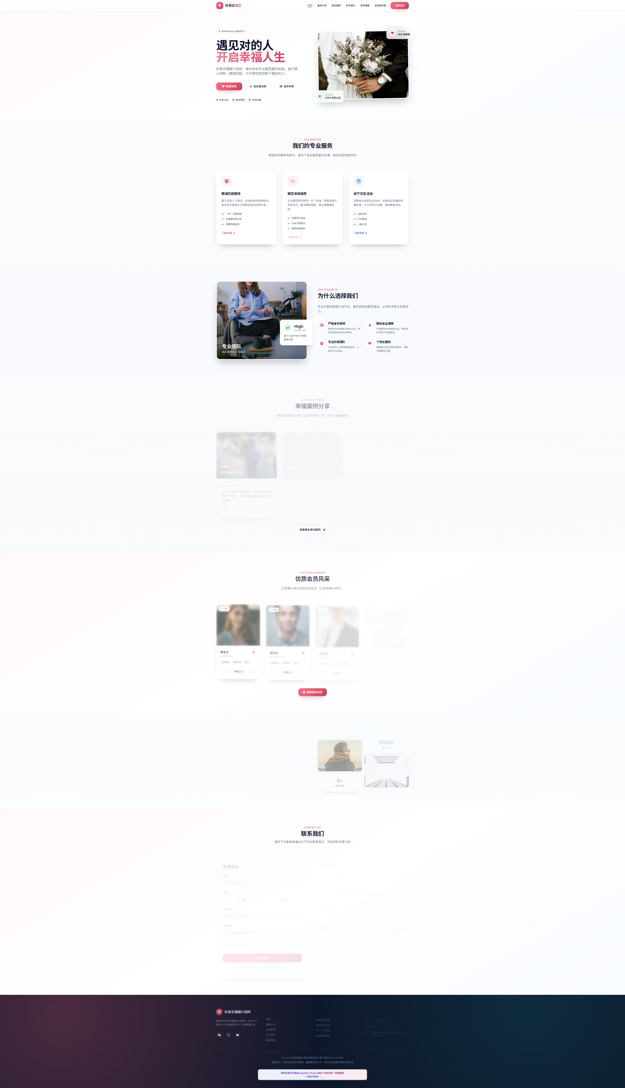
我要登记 (344, 925)
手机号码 (228, 906)
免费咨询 (231, 86)
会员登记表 (380, 5)
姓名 (226, 873)
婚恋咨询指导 (323, 1023)
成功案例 (336, 5)
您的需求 (227, 922)
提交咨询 (262, 955)
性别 (226, 889)
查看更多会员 (314, 692)
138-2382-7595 (341, 874)
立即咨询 (399, 5)
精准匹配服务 (323, 1017)
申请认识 (238, 670)
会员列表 (289, 86)
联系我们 (270, 1038)
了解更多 (226, 784)
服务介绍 (321, 5)
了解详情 (227, 233)
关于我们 (350, 5)
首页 (310, 5)
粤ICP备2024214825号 (331, 1057)
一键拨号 (385, 925)
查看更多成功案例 (310, 529)
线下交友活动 (323, 1028)
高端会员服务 (323, 1033)
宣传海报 (364, 5)
